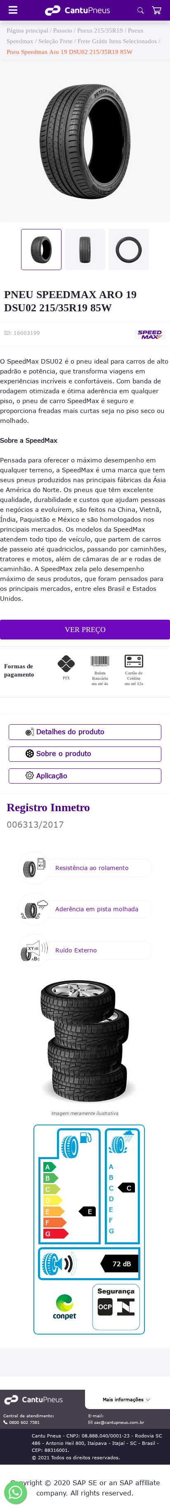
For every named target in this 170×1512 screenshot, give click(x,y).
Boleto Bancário (100, 678)
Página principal (27, 30)
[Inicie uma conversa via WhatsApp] (15, 1492)
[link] (77, 10)
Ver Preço (85, 629)
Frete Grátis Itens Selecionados (117, 41)
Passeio (62, 30)
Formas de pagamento (19, 670)
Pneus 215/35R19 (100, 30)
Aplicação (50, 775)
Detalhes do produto (69, 731)
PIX (66, 678)
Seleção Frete (55, 41)
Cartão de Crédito (134, 678)
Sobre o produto (62, 753)
